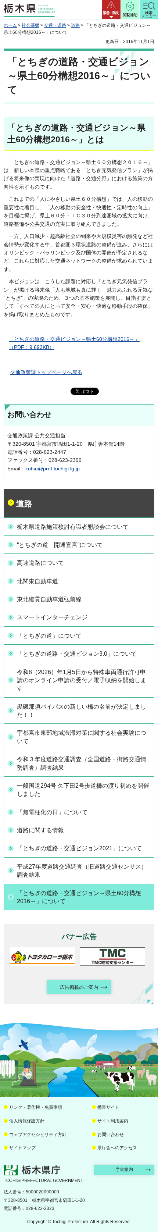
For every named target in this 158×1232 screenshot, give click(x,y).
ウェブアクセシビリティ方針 (38, 1134)
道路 (75, 25)
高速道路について (40, 563)
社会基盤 (30, 25)
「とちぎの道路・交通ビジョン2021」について (79, 848)
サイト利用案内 (112, 1121)
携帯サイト (108, 1107)
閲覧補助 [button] (130, 15)
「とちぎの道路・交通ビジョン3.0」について (77, 654)
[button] (111, 9)
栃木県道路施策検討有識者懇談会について (73, 527)
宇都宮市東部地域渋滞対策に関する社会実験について (81, 737)
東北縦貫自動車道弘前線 (49, 599)
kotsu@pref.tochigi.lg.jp (52, 468)
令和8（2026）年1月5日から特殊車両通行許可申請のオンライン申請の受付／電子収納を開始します (81, 680)
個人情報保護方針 (26, 1121)
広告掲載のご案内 (79, 987)
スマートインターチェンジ (52, 617)
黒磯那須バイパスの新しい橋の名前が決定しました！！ (81, 711)
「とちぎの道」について (49, 636)
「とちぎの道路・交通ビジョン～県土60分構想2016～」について (79, 897)
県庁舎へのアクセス (117, 1147)
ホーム (10, 25)
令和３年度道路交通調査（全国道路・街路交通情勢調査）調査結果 (81, 763)
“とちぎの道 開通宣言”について (60, 545)
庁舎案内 (124, 1169)
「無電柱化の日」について (52, 812)
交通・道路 (55, 25)
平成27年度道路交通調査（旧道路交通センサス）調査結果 (82, 871)
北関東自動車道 (37, 581)
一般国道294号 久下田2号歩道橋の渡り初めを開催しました (83, 790)
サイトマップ (22, 1147)
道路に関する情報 (40, 830)
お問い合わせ (110, 1134)
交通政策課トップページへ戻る (46, 372)
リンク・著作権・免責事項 (35, 1107)
